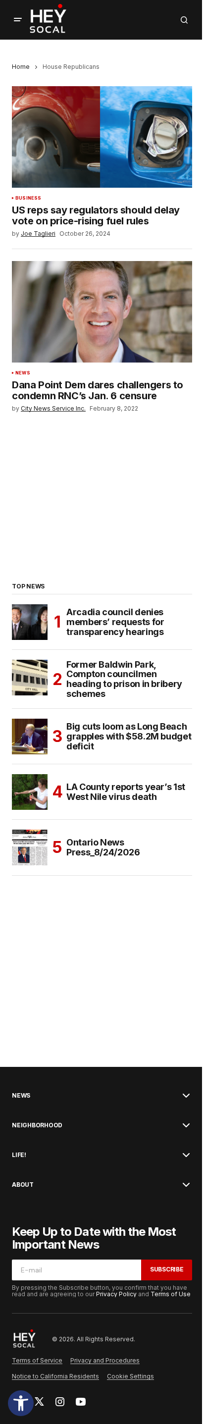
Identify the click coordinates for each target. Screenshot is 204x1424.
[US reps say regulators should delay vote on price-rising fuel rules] (102, 137)
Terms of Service (37, 1360)
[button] (21, 1403)
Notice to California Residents (55, 1376)
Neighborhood (37, 1125)
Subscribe (167, 1269)
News (22, 372)
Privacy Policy (116, 1294)
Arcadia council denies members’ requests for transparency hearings (115, 622)
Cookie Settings (130, 1376)
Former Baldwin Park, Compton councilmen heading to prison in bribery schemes (124, 679)
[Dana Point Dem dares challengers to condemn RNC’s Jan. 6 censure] (102, 312)
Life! (19, 1155)
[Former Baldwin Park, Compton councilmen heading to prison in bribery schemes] (30, 677)
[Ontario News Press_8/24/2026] (30, 847)
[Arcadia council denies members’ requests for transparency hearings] (30, 622)
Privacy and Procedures (105, 1360)
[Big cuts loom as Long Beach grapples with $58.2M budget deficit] (30, 736)
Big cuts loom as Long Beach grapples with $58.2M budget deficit (128, 736)
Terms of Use (171, 1294)
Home (21, 66)
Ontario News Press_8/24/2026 (103, 847)
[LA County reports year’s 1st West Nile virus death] (30, 792)
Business (28, 198)
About (23, 1184)
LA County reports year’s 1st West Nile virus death (125, 792)
